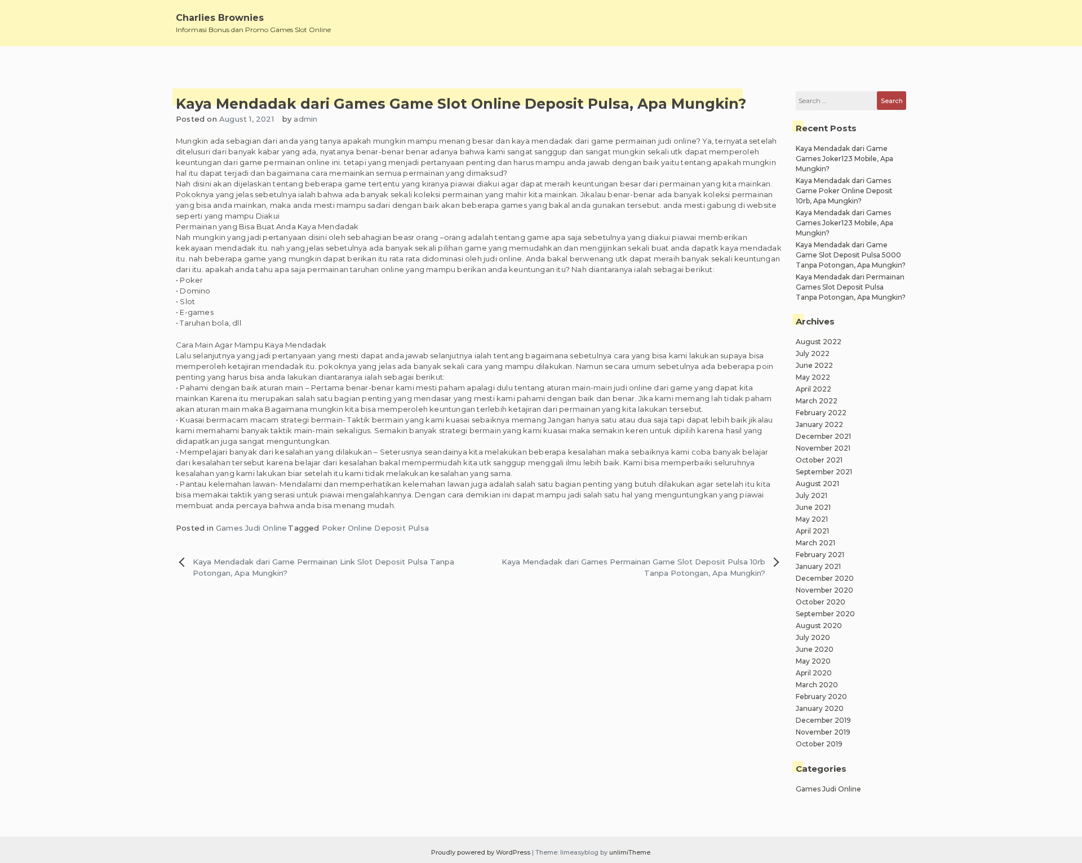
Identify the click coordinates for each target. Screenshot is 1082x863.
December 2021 (823, 436)
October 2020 (820, 602)
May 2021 (812, 519)
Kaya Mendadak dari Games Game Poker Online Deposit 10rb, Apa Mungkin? (844, 190)
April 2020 (814, 673)
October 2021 (819, 460)
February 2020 (821, 696)
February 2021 (820, 554)
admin (305, 118)
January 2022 (819, 424)
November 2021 (823, 448)
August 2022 (818, 341)
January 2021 (818, 566)
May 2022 (813, 377)
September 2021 (824, 472)
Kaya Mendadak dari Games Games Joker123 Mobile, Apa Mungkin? (844, 222)
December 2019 (823, 720)
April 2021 (812, 531)
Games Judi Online (251, 527)
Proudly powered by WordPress (481, 852)
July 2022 (813, 353)
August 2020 (819, 625)
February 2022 (821, 412)
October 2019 (819, 744)
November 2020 (824, 590)
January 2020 (820, 708)
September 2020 (825, 614)
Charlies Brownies (220, 17)
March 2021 (815, 543)
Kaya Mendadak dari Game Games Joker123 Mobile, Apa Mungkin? (844, 158)
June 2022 (814, 365)
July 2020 (813, 637)
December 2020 (825, 578)
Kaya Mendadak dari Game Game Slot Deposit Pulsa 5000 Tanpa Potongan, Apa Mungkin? (851, 255)
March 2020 (817, 684)
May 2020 (813, 661)
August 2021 (817, 483)
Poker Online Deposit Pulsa (375, 527)
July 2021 (811, 495)
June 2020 (814, 649)
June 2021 (813, 507)
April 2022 (813, 389)
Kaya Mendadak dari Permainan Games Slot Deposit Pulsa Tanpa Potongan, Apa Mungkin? (851, 287)
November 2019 (823, 732)
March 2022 (816, 401)
